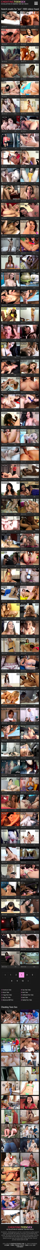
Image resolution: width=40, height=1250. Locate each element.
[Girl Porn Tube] (10, 1174)
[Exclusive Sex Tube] (29, 1074)
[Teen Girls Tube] (29, 1160)
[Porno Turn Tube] (29, 1031)
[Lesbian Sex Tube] (29, 1088)
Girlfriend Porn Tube (27, 995)
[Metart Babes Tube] (29, 1131)
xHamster (23, 12)
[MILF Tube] (10, 1045)
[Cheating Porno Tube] (29, 1217)
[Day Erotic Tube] (10, 1188)
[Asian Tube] (10, 1102)
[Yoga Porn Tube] (10, 1203)
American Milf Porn (8, 1000)
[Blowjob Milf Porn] (10, 1074)
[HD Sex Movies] (10, 1088)
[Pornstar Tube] (29, 1174)
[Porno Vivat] (29, 1117)
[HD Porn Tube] (10, 1016)
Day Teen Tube (26, 990)
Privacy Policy (19, 1245)
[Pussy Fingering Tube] (29, 1188)
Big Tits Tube (6, 997)
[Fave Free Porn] (29, 1102)
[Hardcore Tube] (10, 1059)
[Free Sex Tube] (29, 1016)
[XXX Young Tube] (10, 1145)
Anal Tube (25, 992)
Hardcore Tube (7, 990)
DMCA (26, 1245)
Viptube (4, 30)
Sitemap (6, 1245)
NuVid (3, 65)
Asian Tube (6, 992)
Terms (12, 1245)
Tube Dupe (23, 47)
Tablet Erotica (24, 465)
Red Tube (23, 117)
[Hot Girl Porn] (10, 1217)
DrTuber (23, 169)
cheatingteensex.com (17, 1243)
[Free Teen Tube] (29, 1203)
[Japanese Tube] (29, 1045)
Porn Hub (4, 535)
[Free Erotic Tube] (10, 1131)
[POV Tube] (10, 1160)
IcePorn (4, 12)
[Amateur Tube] (10, 1117)
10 (23, 981)
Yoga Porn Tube (7, 995)
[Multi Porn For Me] (10, 1031)
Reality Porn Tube (27, 1000)
